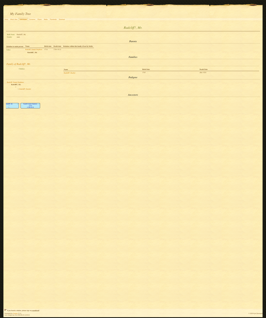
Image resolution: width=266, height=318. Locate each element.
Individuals (23, 19)
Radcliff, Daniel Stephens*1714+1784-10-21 (30, 105)
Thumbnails (53, 19)
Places (40, 19)
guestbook (35, 310)
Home (6, 19)
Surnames (32, 19)
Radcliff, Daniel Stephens (33, 49)
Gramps (15, 313)
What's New (13, 19)
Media (46, 19)
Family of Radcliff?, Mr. (18, 63)
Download (62, 19)
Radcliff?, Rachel (69, 73)
